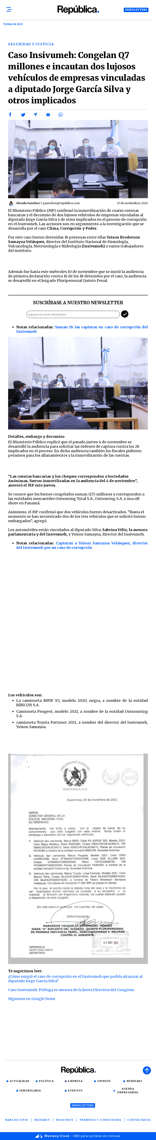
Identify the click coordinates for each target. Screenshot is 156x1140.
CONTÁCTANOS (139, 1119)
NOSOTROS (65, 1119)
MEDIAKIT (42, 1119)
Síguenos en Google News (31, 998)
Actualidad (19, 1081)
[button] (10, 114)
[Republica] (78, 9)
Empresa (75, 1081)
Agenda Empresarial (128, 1090)
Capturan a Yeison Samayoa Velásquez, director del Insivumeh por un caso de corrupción (82, 545)
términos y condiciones (100, 1119)
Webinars (134, 1081)
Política (46, 1081)
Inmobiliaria (30, 1090)
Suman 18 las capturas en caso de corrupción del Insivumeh (82, 329)
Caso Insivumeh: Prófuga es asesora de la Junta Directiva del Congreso (71, 989)
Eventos (75, 1090)
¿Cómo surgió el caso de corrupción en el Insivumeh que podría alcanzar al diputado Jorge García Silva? (75, 978)
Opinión (103, 1081)
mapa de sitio (16, 1119)
